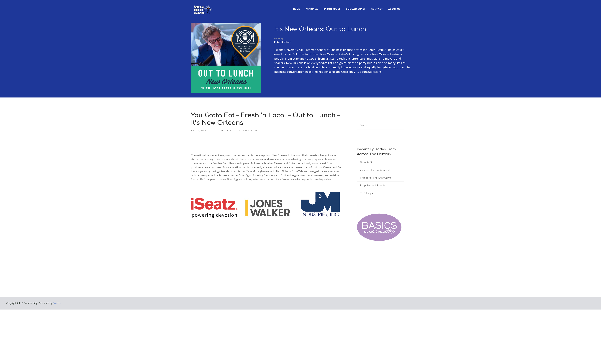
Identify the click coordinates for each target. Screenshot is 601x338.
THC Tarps (366, 193)
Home (296, 8)
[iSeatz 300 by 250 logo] (214, 207)
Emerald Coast (356, 8)
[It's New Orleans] (202, 7)
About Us (394, 8)
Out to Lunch (223, 130)
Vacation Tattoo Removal (375, 170)
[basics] (379, 227)
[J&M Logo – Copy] (320, 203)
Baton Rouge (332, 8)
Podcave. (57, 303)
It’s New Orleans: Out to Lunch (320, 29)
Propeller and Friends (372, 185)
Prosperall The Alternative (375, 177)
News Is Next (367, 162)
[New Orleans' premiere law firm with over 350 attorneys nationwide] (267, 207)
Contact (377, 8)
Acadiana (312, 8)
